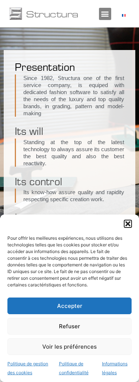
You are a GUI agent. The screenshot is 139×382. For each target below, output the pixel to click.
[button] (128, 223)
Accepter (69, 305)
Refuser (69, 326)
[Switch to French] (123, 15)
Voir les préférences (69, 346)
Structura (52, 14)
